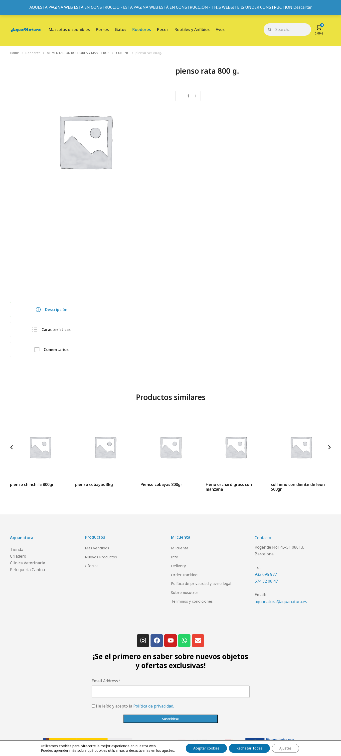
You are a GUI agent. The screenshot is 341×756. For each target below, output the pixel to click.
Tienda (16, 549)
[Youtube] (170, 640)
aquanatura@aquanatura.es (281, 601)
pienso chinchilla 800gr (32, 484)
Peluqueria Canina (27, 569)
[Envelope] (198, 640)
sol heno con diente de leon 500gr (298, 487)
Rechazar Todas (249, 748)
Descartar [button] (302, 7)
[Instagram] (143, 640)
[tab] (51, 309)
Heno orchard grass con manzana (229, 487)
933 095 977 (266, 574)
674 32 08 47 (266, 581)
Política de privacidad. (153, 706)
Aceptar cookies (206, 748)
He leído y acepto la (135, 706)
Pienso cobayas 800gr (161, 484)
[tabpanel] (219, 324)
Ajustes (285, 748)
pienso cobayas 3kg (94, 484)
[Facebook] (157, 640)
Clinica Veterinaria (27, 563)
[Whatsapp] (184, 640)
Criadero (18, 556)
